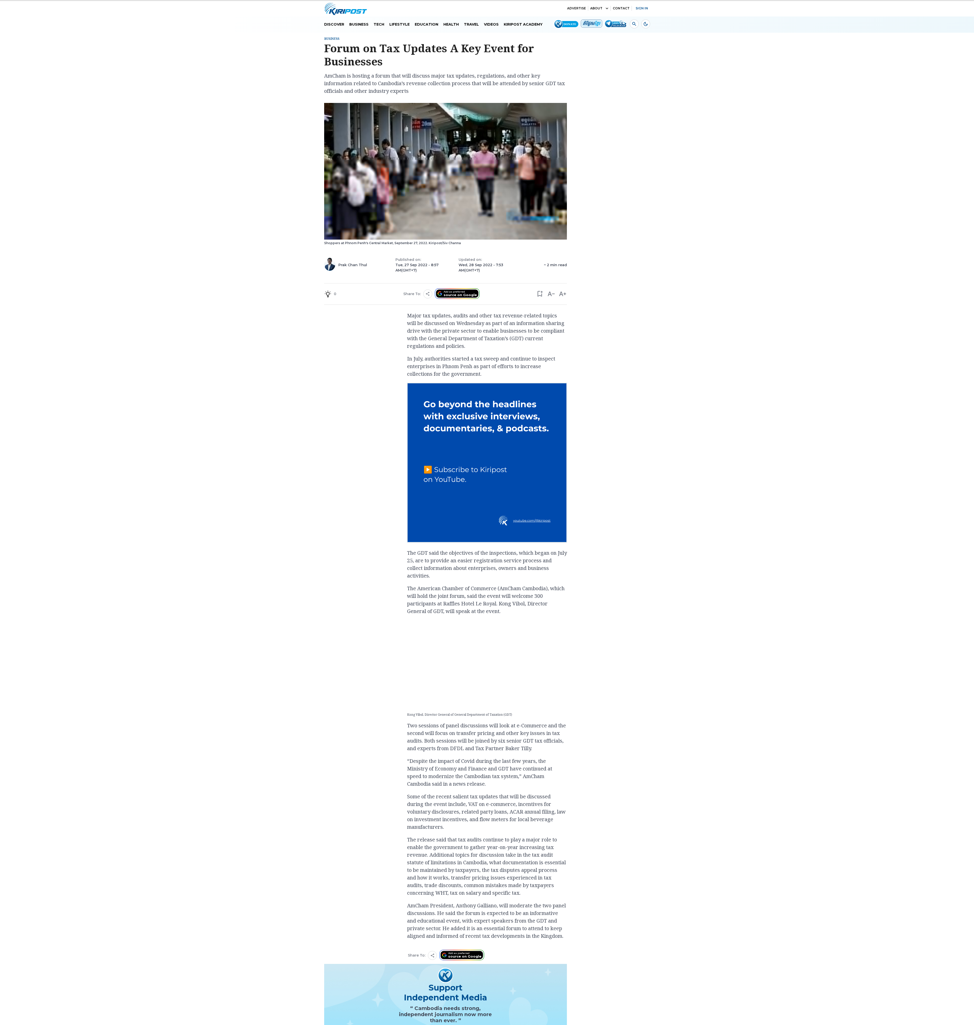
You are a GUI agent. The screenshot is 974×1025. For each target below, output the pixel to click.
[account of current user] (634, 24)
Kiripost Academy (523, 24)
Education (426, 24)
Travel (471, 24)
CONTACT (621, 8)
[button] (539, 294)
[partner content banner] (487, 463)
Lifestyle (399, 24)
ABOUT (596, 8)
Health (451, 24)
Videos (491, 24)
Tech (379, 24)
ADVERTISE (576, 8)
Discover (334, 24)
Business (359, 24)
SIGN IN (642, 8)
